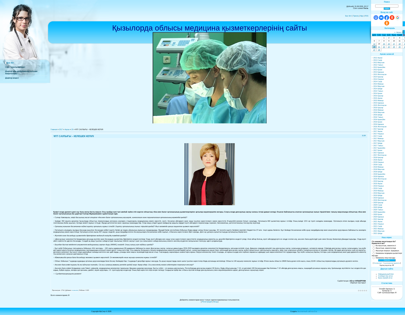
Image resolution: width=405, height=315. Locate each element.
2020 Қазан (377, 214)
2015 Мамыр (378, 100)
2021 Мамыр (378, 229)
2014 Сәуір (377, 81)
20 (72, 129)
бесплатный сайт (304, 311)
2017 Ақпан (377, 131)
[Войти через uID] (376, 17)
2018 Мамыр (378, 167)
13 (374, 44)
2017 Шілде (377, 143)
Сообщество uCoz (385, 276)
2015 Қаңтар (378, 96)
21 (379, 47)
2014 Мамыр (378, 84)
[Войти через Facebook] (386, 17)
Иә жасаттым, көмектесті (386, 245)
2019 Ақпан (377, 183)
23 (389, 47)
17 (394, 44)
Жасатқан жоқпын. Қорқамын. (387, 251)
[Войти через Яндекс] (392, 17)
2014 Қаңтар (378, 77)
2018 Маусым (378, 169)
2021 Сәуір (377, 226)
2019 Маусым (378, 193)
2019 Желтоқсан (379, 200)
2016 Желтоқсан (379, 127)
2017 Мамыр (378, 138)
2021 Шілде (377, 233)
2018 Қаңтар (378, 157)
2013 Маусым (378, 62)
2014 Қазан (377, 93)
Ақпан (67, 129)
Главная (54, 129)
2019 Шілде (377, 195)
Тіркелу (356, 16)
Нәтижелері (378, 263)
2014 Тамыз (378, 91)
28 (379, 50)
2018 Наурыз (378, 162)
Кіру (361, 16)
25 (400, 47)
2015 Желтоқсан (379, 105)
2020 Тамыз (378, 210)
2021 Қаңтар (378, 219)
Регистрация (207, 302)
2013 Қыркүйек (379, 67)
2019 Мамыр (378, 191)
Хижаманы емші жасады (385, 258)
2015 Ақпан (377, 98)
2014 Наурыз (378, 79)
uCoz (315, 311)
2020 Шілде (377, 207)
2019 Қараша (378, 198)
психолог (75, 290)
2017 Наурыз (378, 134)
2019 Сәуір (377, 188)
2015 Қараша (378, 103)
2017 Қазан (377, 150)
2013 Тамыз (378, 65)
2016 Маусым (378, 112)
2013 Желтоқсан (379, 74)
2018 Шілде (377, 172)
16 (389, 44)
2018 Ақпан (377, 160)
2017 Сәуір (377, 136)
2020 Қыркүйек (379, 212)
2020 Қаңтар (378, 202)
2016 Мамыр (378, 110)
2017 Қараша (378, 153)
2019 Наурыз (378, 186)
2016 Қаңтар (378, 108)
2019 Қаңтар (378, 181)
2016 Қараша (378, 124)
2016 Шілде (377, 115)
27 (374, 50)
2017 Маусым (378, 141)
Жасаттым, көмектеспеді (386, 248)
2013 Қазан (377, 70)
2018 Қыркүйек (379, 174)
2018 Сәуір (377, 164)
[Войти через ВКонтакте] (381, 17)
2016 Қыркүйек (379, 119)
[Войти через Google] (397, 17)
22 (384, 47)
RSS (366, 16)
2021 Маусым (378, 231)
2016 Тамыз (378, 117)
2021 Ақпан (377, 221)
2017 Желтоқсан (379, 155)
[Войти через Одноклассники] (386, 23)
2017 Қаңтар (378, 129)
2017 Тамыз (378, 146)
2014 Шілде (377, 89)
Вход (215, 302)
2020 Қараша (378, 217)
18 (400, 44)
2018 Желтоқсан (379, 179)
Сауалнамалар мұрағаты (391, 263)
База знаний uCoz (385, 278)
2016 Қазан (377, 122)
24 (394, 47)
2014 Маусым (378, 86)
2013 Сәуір (377, 60)
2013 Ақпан (377, 58)
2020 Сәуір (377, 205)
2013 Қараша (378, 72)
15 (384, 44)
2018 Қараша (378, 176)
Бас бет (348, 16)
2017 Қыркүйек (379, 148)
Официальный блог (386, 274)
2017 (61, 129)
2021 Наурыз (378, 224)
